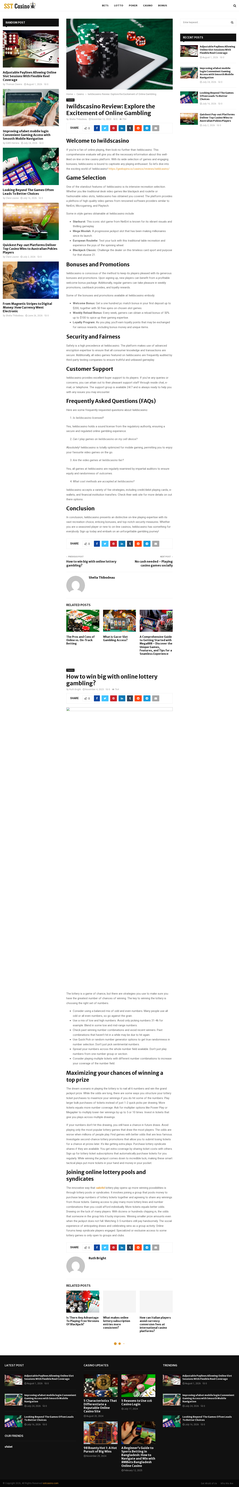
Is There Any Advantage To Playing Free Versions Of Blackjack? (82, 1321)
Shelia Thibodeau (78, 119)
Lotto (118, 5)
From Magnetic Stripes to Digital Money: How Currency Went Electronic (27, 307)
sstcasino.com (50, 1483)
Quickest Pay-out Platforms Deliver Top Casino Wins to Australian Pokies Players (30, 248)
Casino (148, 5)
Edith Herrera (12, 143)
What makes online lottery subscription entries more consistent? (116, 1323)
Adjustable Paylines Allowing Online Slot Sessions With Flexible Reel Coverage (29, 76)
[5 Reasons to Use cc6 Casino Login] (138, 1385)
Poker (133, 5)
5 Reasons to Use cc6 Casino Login (136, 1402)
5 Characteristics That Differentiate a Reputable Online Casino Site (100, 1406)
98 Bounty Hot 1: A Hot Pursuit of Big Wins (100, 1449)
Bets (105, 5)
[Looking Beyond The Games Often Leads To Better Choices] (31, 166)
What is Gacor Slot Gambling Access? (115, 638)
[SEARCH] (232, 22)
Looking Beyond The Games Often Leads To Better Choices (28, 191)
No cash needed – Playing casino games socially (154, 563)
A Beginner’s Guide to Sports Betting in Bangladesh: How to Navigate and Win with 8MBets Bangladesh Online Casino (138, 1457)
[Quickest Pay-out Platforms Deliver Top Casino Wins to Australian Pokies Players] (31, 221)
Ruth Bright (75, 689)
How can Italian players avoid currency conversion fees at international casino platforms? (155, 1324)
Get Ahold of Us (209, 1483)
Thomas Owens (14, 84)
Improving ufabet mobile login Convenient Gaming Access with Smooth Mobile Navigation (26, 134)
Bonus (162, 5)
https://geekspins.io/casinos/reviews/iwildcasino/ (139, 168)
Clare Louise (12, 198)
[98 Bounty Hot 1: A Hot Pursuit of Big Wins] (101, 1433)
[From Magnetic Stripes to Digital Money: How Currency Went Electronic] (31, 280)
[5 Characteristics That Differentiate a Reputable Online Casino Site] (101, 1385)
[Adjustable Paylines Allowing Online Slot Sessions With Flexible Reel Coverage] (31, 49)
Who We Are (227, 1483)
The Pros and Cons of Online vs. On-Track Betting (80, 640)
